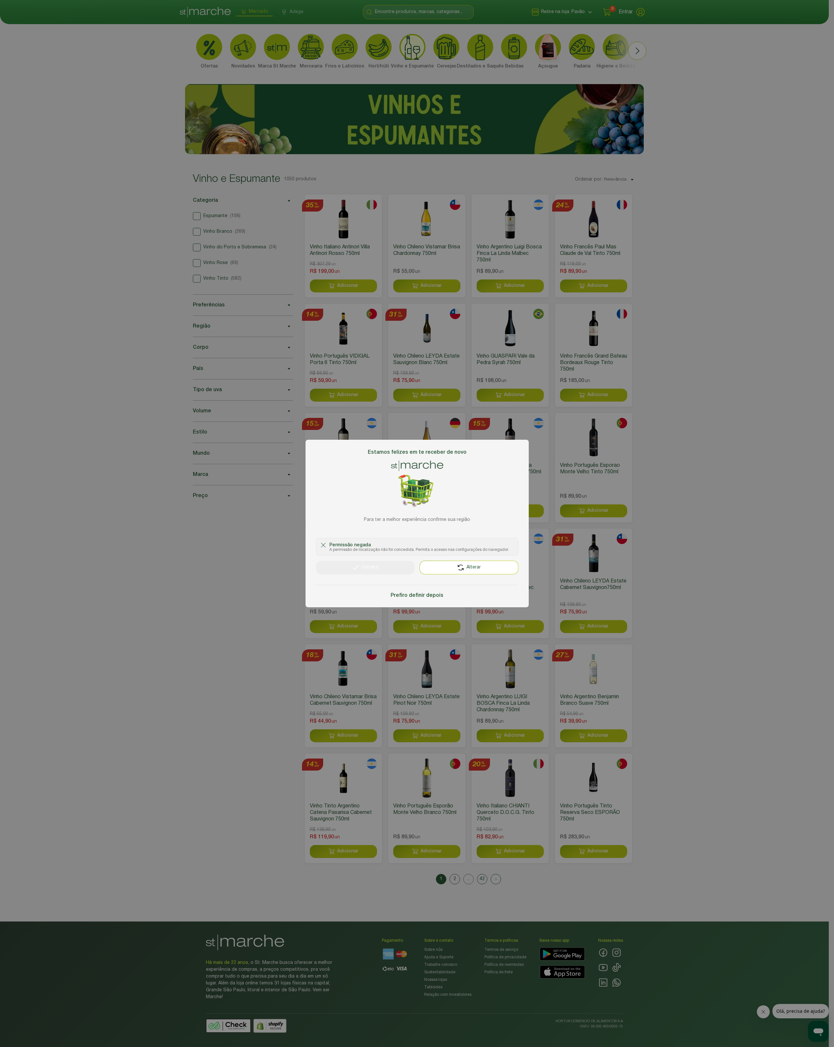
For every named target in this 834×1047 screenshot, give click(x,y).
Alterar (474, 567)
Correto (370, 567)
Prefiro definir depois (417, 595)
